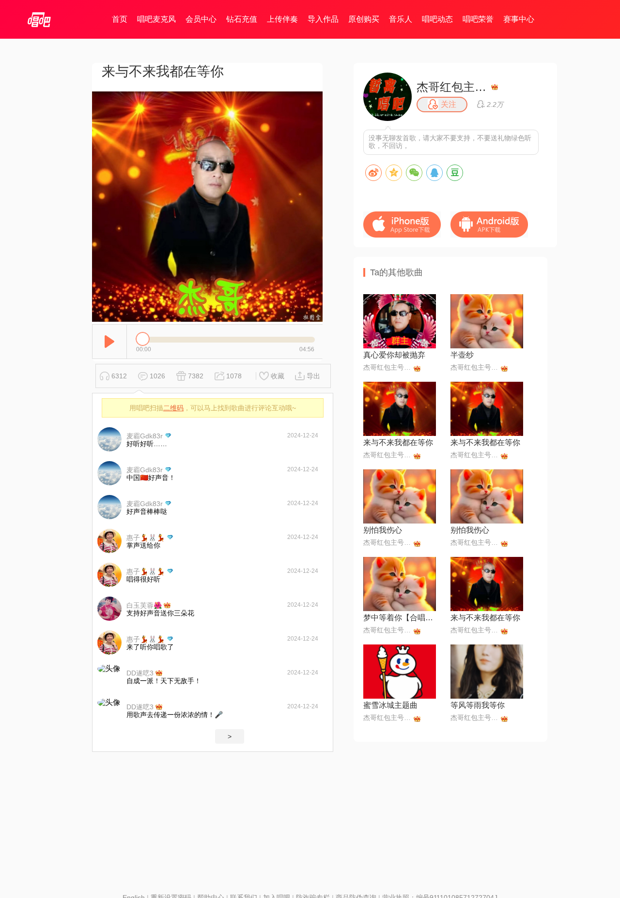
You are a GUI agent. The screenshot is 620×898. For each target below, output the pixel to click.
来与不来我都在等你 (398, 442)
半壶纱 (462, 355)
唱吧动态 (437, 19)
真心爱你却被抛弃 (394, 355)
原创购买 (363, 19)
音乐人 (400, 19)
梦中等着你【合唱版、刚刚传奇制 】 (399, 618)
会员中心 (201, 19)
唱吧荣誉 (478, 19)
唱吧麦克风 (156, 19)
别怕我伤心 (382, 530)
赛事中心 (518, 19)
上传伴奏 (282, 19)
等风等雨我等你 (477, 705)
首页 (119, 19)
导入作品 (323, 19)
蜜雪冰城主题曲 (390, 705)
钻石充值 (241, 19)
